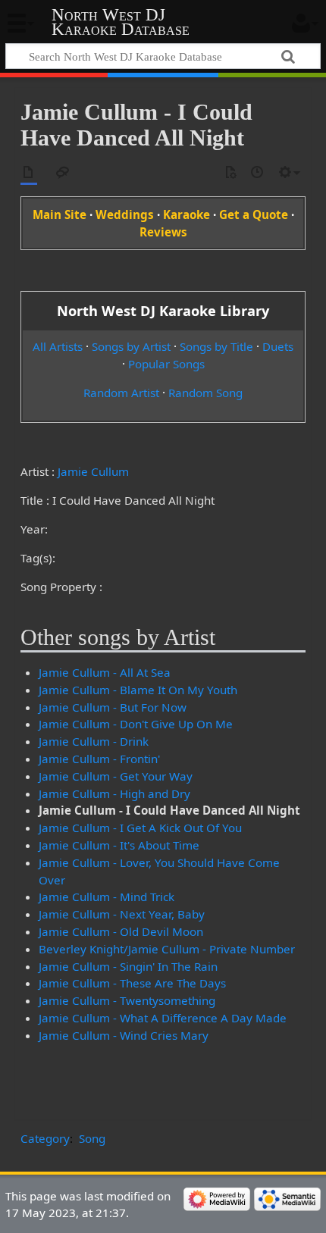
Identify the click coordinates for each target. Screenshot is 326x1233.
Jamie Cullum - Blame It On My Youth (138, 689)
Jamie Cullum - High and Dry (114, 793)
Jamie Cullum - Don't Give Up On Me (136, 723)
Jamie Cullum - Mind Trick (106, 896)
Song (92, 1138)
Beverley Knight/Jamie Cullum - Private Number (167, 948)
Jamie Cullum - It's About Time (119, 845)
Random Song (205, 392)
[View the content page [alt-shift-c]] (28, 173)
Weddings (125, 214)
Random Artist (121, 392)
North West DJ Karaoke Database (121, 22)
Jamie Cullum (93, 471)
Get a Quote (253, 214)
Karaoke (186, 214)
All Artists (58, 346)
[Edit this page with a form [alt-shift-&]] (230, 173)
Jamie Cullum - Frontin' (99, 758)
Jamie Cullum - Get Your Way (116, 776)
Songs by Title (216, 346)
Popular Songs (166, 363)
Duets (277, 346)
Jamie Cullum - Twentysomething (127, 1000)
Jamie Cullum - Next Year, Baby (122, 914)
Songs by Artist (131, 346)
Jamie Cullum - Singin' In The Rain (128, 966)
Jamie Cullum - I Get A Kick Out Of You (140, 827)
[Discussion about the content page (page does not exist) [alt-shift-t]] (63, 173)
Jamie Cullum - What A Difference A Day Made (163, 1017)
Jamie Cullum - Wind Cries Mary (123, 1035)
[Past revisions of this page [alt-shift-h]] (257, 173)
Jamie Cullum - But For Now (113, 707)
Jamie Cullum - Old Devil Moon (121, 931)
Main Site (59, 214)
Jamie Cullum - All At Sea (105, 672)
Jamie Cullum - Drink (94, 741)
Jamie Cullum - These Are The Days (132, 982)
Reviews (163, 231)
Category (45, 1138)
